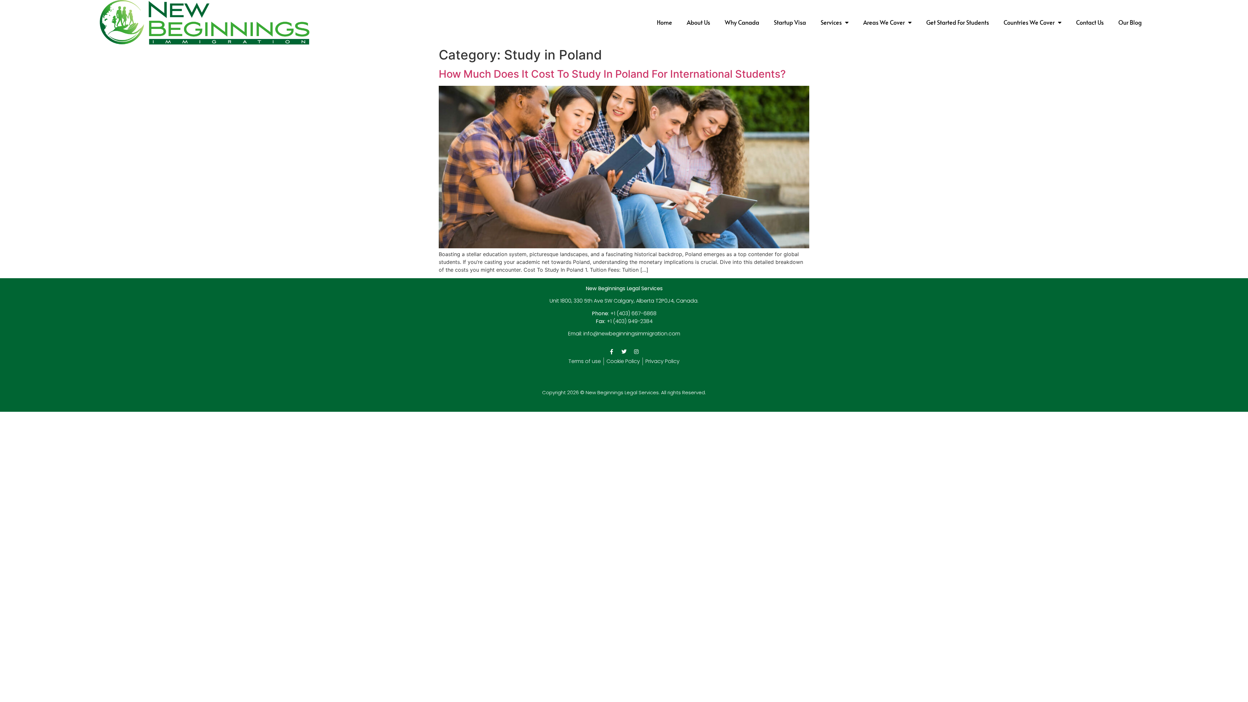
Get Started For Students (957, 22)
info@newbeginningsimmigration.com (631, 333)
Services (831, 22)
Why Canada (742, 22)
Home (664, 22)
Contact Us (1090, 22)
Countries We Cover (1029, 22)
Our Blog (1130, 22)
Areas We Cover (884, 22)
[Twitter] (624, 351)
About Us (698, 22)
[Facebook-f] (611, 351)
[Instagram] (636, 351)
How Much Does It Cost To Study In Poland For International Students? (612, 74)
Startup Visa (790, 22)
